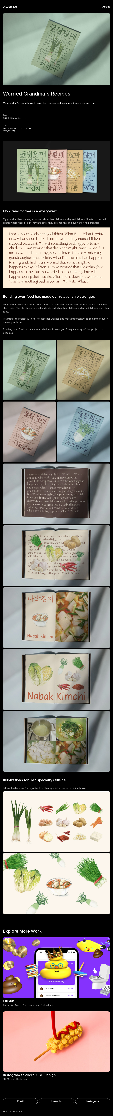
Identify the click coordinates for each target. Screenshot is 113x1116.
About (106, 6)
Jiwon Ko (10, 6)
